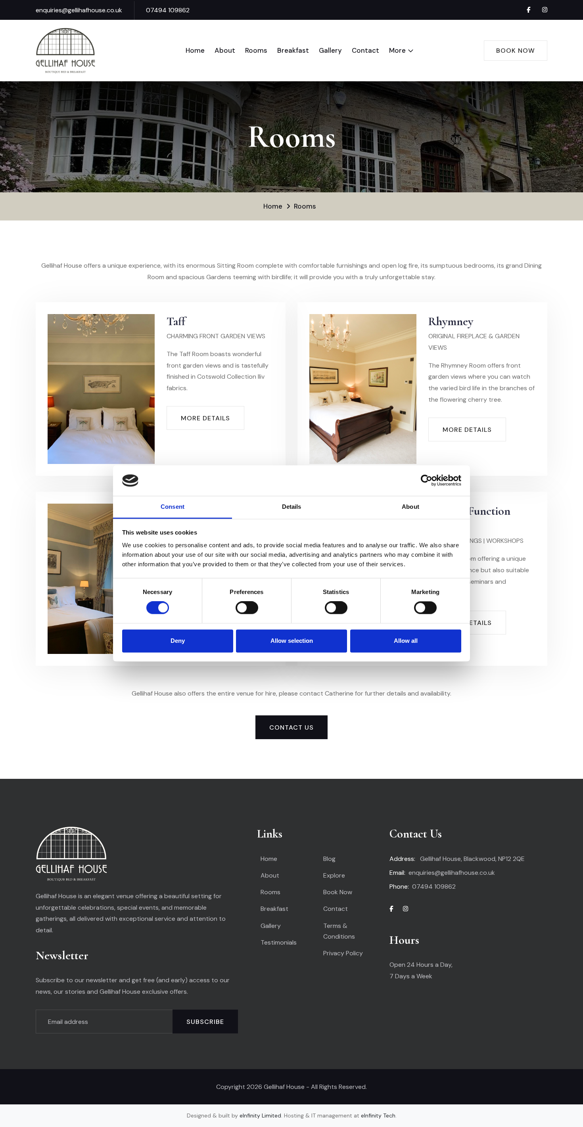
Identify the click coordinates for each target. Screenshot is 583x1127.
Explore (334, 875)
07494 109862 (168, 10)
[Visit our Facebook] (528, 10)
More (397, 50)
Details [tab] (291, 506)
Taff (176, 321)
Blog (329, 859)
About (225, 50)
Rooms (256, 50)
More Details (205, 418)
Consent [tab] (172, 506)
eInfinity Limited (260, 1115)
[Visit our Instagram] (544, 10)
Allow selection (291, 640)
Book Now (515, 50)
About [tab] (410, 506)
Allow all (406, 640)
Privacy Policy (343, 953)
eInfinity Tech (378, 1115)
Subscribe (205, 1022)
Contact (365, 50)
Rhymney (450, 321)
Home (195, 50)
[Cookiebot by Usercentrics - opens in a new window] (426, 481)
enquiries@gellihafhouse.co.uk (79, 10)
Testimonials (279, 942)
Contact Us (291, 727)
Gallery (330, 50)
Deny (178, 640)
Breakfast (293, 50)
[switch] (247, 608)
